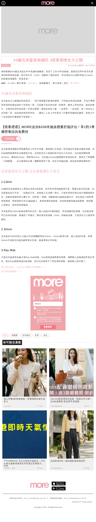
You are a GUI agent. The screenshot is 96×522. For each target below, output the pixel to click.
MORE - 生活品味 (11, 468)
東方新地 (74, 83)
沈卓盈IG (32, 83)
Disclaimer (76, 502)
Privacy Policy (87, 502)
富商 (37, 335)
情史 (46, 335)
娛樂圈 (15, 335)
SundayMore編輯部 (76, 65)
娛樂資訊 (5, 65)
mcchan (7, 406)
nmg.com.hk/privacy (44, 312)
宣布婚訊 (26, 335)
